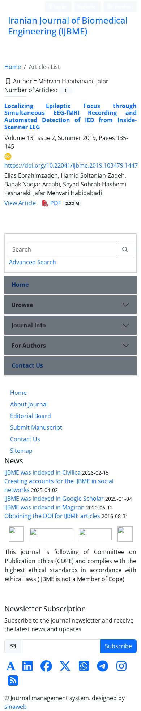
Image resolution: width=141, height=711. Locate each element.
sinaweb (15, 707)
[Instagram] (121, 668)
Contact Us (27, 365)
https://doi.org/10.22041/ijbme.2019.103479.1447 (71, 165)
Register (86, 6)
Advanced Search (32, 262)
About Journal (29, 404)
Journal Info (29, 325)
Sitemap (21, 451)
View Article (20, 203)
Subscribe (118, 646)
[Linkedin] (27, 668)
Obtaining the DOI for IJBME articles (52, 516)
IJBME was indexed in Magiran (44, 507)
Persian (122, 6)
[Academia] (10, 668)
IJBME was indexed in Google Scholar (54, 499)
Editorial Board (30, 416)
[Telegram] (102, 668)
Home (12, 67)
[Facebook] (46, 668)
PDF (64, 203)
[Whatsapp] (84, 668)
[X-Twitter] (65, 668)
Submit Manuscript (36, 427)
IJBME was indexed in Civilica (42, 472)
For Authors (29, 346)
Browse (22, 305)
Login (59, 6)
